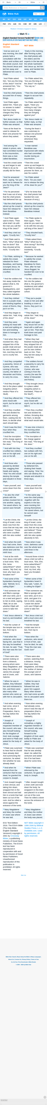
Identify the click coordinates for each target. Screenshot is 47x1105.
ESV (4, 40)
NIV (27, 40)
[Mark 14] (2, 496)
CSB (41, 38)
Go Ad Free (4, 1100)
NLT (31, 40)
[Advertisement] (26, 922)
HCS (9, 40)
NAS (20, 40)
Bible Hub (23, 875)
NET (24, 40)
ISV (16, 40)
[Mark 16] (44, 496)
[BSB (37, 38)
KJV (13, 40)
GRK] (35, 40)
